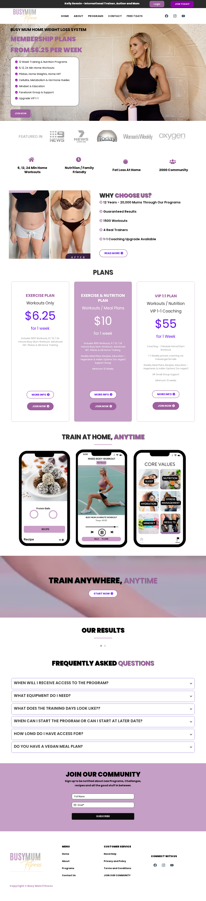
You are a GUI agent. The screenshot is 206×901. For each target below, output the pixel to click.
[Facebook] (166, 16)
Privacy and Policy (115, 861)
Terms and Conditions (117, 868)
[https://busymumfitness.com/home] (30, 16)
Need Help (110, 854)
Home (65, 16)
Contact (115, 16)
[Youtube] (183, 16)
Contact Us (69, 875)
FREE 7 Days (135, 16)
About (78, 16)
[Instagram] (175, 16)
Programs (95, 16)
